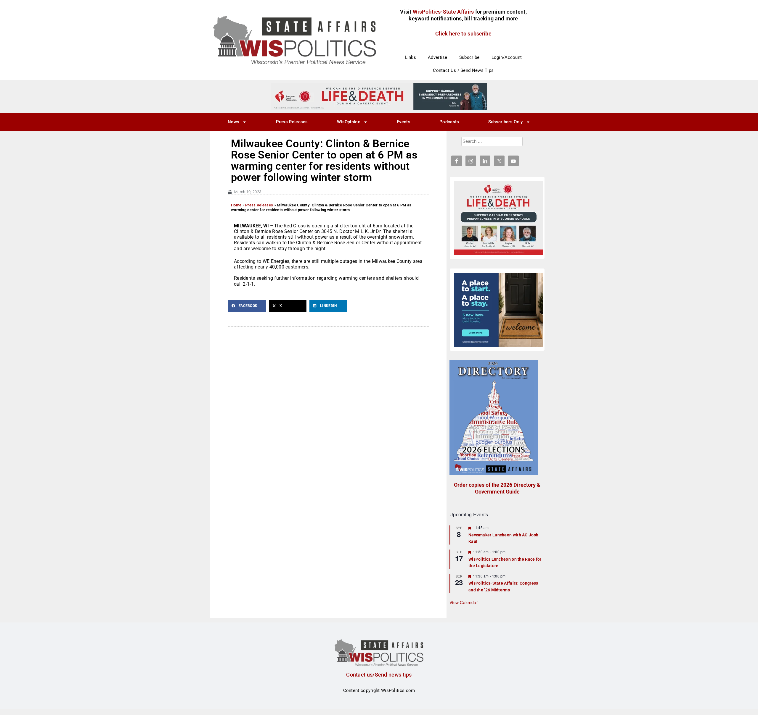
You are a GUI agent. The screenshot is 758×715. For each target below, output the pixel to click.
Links (410, 57)
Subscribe (469, 57)
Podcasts (449, 121)
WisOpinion (348, 121)
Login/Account (507, 57)
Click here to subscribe (463, 33)
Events (403, 121)
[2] (379, 96)
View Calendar (463, 602)
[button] (247, 306)
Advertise (437, 57)
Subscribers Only (505, 121)
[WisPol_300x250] (498, 310)
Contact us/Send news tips (379, 675)
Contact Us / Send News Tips (463, 70)
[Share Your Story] (498, 218)
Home (236, 205)
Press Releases (292, 121)
